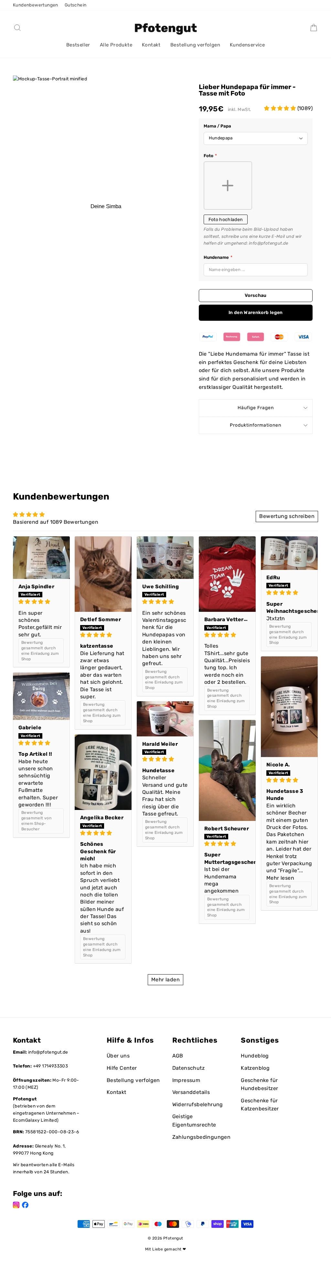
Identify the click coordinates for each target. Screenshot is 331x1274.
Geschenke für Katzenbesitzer (260, 1104)
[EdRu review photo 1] (289, 553)
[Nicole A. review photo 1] (289, 706)
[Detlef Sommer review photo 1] (103, 574)
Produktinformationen (255, 425)
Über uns (118, 1056)
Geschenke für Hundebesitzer (259, 1084)
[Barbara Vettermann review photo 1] (227, 574)
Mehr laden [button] (165, 979)
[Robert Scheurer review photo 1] (227, 770)
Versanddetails (191, 1092)
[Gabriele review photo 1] (41, 696)
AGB (177, 1056)
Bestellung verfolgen (195, 45)
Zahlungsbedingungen (201, 1137)
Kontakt (151, 45)
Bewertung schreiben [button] (287, 516)
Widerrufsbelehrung (197, 1104)
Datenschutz (188, 1068)
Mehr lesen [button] (280, 878)
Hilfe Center (122, 1068)
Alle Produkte (116, 45)
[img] (41, 601)
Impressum (186, 1080)
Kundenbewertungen (35, 4)
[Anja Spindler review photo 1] (41, 557)
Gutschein (76, 4)
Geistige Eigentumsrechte (194, 1120)
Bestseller (78, 45)
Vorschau (256, 295)
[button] (280, 108)
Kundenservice (247, 45)
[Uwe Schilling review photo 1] (165, 557)
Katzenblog (255, 1068)
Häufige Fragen (256, 407)
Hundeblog (255, 1056)
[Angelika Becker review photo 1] (103, 772)
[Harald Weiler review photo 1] (165, 718)
